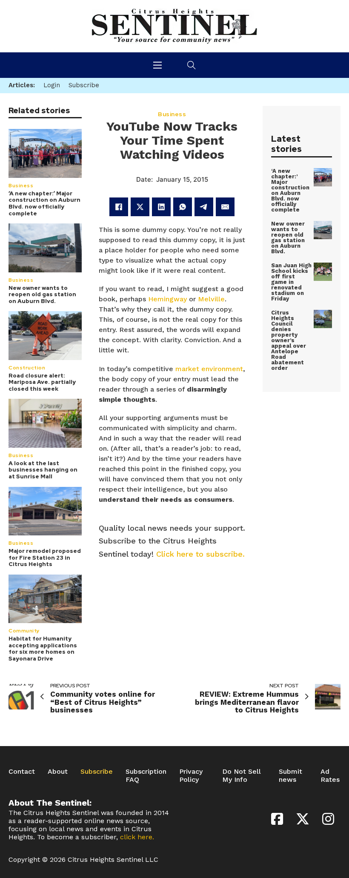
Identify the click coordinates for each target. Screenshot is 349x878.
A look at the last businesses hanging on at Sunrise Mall (43, 470)
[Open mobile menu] (157, 65)
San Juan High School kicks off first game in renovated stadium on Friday (291, 282)
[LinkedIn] (161, 206)
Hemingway (167, 299)
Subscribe (96, 771)
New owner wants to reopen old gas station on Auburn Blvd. (42, 294)
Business (21, 185)
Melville (211, 299)
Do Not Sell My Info (241, 775)
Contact (22, 771)
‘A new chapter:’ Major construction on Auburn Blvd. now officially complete (44, 203)
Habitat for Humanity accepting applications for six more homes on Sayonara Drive (43, 648)
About (58, 771)
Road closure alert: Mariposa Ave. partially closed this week (42, 382)
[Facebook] (118, 206)
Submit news (290, 775)
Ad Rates (330, 775)
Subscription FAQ (146, 775)
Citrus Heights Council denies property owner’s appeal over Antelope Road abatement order (288, 340)
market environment (209, 369)
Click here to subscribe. (200, 553)
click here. (137, 837)
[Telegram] (204, 206)
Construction (27, 367)
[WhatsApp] (182, 206)
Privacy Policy (191, 775)
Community (24, 630)
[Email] (225, 206)
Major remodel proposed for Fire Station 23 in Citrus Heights (45, 557)
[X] (140, 206)
